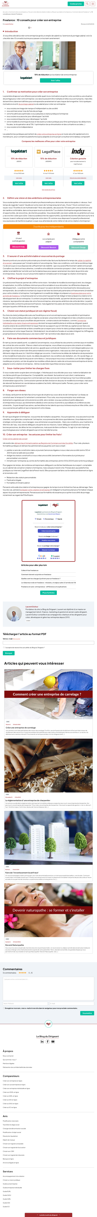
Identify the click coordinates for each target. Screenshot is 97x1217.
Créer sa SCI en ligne (10, 1107)
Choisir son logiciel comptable (13, 1144)
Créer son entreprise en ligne (12, 1081)
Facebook (47, 1041)
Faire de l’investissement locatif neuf (21, 872)
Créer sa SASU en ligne (10, 1103)
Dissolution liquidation (10, 1136)
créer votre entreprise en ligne (49, 134)
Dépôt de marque (9, 1140)
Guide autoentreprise (10, 1184)
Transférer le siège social (11, 1125)
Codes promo (76, 4)
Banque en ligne (8, 1159)
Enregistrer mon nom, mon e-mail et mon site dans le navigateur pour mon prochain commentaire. (41, 1008)
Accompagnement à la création (13, 1176)
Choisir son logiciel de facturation (14, 1147)
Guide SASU (7, 1195)
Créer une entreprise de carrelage (21, 727)
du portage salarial (26, 104)
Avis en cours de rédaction (78, 178)
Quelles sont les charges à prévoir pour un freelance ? (41, 579)
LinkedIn (28, 620)
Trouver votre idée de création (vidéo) (39, 12)
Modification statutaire (10, 1121)
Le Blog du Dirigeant (5, 4)
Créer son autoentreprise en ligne (14, 1084)
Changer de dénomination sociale (14, 1128)
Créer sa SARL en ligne (10, 1096)
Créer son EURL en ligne (11, 1092)
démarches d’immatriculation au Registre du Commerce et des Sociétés (44, 443)
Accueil (5, 12)
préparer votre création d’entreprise (35, 490)
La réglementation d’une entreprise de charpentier (27, 800)
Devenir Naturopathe (14, 945)
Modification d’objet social (12, 1132)
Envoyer (8, 653)
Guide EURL (7, 1191)
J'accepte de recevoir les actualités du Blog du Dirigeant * (25, 647)
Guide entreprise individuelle (12, 1187)
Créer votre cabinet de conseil (15, 439)
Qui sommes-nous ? (9, 1060)
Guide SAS (6, 1203)
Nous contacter (8, 1056)
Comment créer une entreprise (18, 12)
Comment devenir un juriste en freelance (36, 574)
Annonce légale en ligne (11, 1163)
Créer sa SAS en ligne (10, 1100)
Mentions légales (8, 1063)
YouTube (53, 1041)
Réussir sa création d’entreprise (61, 12)
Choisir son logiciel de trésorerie (13, 1155)
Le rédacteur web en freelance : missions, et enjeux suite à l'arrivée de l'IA (48, 583)
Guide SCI (6, 1206)
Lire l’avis (19, 178)
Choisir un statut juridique (11, 1180)
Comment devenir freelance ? (81, 12)
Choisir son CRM (8, 1151)
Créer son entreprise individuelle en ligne (16, 1088)
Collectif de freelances (29, 570)
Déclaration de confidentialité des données (17, 1067)
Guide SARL (7, 1199)
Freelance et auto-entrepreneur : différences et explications (43, 587)
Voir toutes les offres (48, 189)
